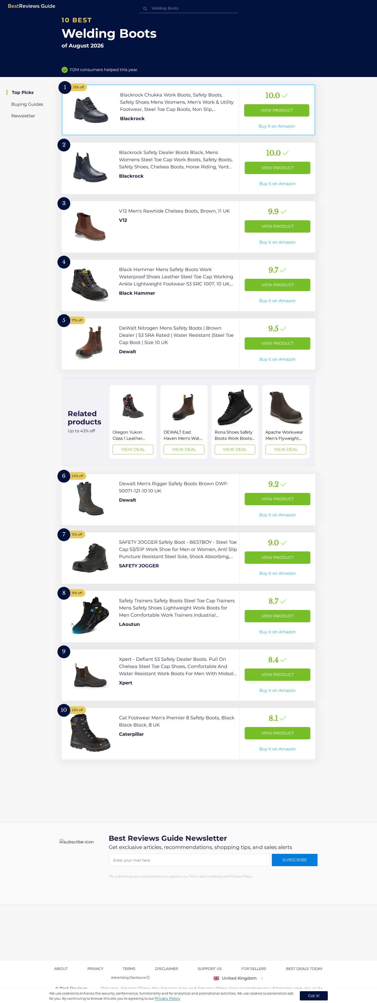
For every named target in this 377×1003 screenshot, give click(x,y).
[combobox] (188, 8)
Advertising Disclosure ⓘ (130, 977)
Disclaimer (166, 968)
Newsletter (23, 115)
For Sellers (253, 968)
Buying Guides (27, 104)
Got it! (314, 995)
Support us (210, 968)
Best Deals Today (304, 968)
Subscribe (294, 859)
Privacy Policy (167, 998)
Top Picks (23, 92)
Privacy (95, 968)
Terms (129, 968)
